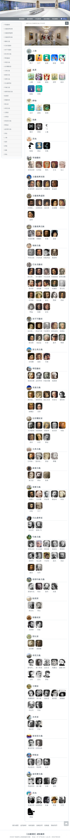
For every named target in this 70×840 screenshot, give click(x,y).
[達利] (54, 780)
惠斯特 (31, 561)
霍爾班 (38, 239)
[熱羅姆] (54, 375)
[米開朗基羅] (31, 202)
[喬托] (46, 164)
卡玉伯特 (39, 549)
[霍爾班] (38, 233)
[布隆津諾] (46, 252)
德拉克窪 (46, 400)
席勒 (46, 679)
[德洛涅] (46, 693)
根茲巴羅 (39, 331)
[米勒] (31, 505)
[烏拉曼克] (31, 761)
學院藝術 (7, 58)
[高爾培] (31, 494)
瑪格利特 (31, 786)
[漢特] (31, 437)
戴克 (46, 300)
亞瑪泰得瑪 (32, 461)
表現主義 (7, 108)
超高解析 (23, 825)
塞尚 (46, 592)
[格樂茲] (62, 325)
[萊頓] (46, 437)
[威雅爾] (38, 643)
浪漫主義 (7, 62)
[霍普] (54, 799)
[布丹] (38, 567)
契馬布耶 (31, 170)
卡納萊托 (46, 331)
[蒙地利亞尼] (31, 662)
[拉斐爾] (54, 202)
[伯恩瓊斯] (38, 425)
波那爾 (31, 649)
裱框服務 (31, 825)
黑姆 (54, 300)
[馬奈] (62, 555)
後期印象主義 (8, 91)
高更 (54, 592)
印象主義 (7, 87)
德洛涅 (46, 698)
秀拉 (39, 611)
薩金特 (54, 499)
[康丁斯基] (38, 662)
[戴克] (46, 294)
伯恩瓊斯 (39, 431)
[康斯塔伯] (38, 394)
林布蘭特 (39, 277)
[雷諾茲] (38, 337)
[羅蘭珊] (62, 693)
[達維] (38, 356)
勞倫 (31, 312)
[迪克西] (54, 425)
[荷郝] (62, 294)
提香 (31, 220)
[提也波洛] (54, 325)
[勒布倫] (38, 294)
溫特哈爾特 (39, 461)
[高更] (54, 586)
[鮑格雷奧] (31, 375)
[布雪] (46, 337)
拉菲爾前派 (7, 66)
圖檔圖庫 (22, 19)
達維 (39, 362)
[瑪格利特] (31, 780)
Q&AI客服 (47, 19)
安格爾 (31, 362)
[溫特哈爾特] (38, 456)
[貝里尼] (62, 202)
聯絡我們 (54, 825)
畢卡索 (38, 698)
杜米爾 (38, 499)
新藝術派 (7, 100)
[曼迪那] (54, 183)
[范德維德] (54, 271)
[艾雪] (62, 799)
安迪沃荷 (31, 805)
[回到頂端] (66, 825)
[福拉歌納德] (31, 325)
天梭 (46, 362)
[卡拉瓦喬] (46, 271)
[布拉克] (31, 704)
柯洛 (62, 499)
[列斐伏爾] (46, 375)
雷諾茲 (38, 343)
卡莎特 (46, 561)
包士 (62, 170)
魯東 (46, 480)
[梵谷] (38, 586)
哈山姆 (38, 561)
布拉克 (31, 710)
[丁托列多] (38, 252)
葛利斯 (54, 698)
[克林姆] (31, 624)
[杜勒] (46, 233)
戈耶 (39, 412)
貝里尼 (62, 208)
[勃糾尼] (31, 723)
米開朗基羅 (32, 208)
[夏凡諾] (31, 475)
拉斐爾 (54, 208)
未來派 (6, 116)
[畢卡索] (38, 693)
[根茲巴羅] (38, 325)
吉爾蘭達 (46, 189)
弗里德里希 (32, 400)
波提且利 (39, 189)
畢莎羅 (46, 549)
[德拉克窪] (46, 394)
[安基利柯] (31, 183)
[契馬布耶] (31, 164)
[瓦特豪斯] (31, 425)
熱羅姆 (54, 381)
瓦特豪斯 (31, 431)
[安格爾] (31, 356)
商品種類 (55, 19)
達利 (54, 786)
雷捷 (39, 710)
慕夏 (39, 630)
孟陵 (54, 239)
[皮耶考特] (38, 375)
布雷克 (54, 400)
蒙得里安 (31, 748)
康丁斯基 (39, 668)
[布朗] (62, 425)
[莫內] (54, 555)
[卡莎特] (46, 555)
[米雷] (38, 437)
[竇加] (31, 567)
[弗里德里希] (31, 394)
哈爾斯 (54, 289)
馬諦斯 (38, 767)
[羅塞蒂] (46, 425)
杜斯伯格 (39, 748)
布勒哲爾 (31, 239)
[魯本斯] (31, 283)
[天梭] (46, 356)
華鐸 (62, 343)
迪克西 (54, 431)
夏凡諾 (31, 480)
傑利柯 (62, 400)
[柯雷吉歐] (31, 252)
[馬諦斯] (38, 761)
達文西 (46, 208)
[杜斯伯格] (38, 742)
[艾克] (54, 164)
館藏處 (46, 825)
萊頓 (46, 442)
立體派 (6, 112)
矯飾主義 (7, 41)
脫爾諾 (31, 412)
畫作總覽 (15, 825)
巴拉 (39, 729)
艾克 (54, 170)
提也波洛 (54, 331)
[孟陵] (54, 233)
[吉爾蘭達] (46, 183)
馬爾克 (54, 668)
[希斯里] (62, 543)
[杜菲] (46, 761)
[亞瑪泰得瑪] (31, 456)
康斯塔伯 (39, 400)
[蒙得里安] (31, 742)
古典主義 (7, 70)
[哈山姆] (38, 555)
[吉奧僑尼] (38, 202)
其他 (5, 133)
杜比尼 (31, 530)
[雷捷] (38, 704)
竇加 (31, 573)
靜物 (5, 146)
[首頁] (16, 7)
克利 (31, 679)
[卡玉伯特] (38, 543)
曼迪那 (54, 189)
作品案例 (38, 19)
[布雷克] (54, 394)
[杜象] (46, 799)
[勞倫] (31, 306)
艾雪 (62, 805)
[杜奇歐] (38, 164)
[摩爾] (54, 456)
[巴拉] (38, 723)
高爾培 (31, 499)
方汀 (39, 511)
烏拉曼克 (31, 767)
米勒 (31, 511)
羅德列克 (31, 592)
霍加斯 (31, 343)
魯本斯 (31, 289)
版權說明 (39, 825)
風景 (5, 142)
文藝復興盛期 (8, 33)
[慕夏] (38, 624)
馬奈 (62, 561)
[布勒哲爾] (31, 233)
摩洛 (39, 480)
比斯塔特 (39, 805)
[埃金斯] (46, 494)
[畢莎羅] (46, 543)
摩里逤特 (31, 549)
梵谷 (39, 592)
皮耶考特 (39, 381)
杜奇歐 (38, 170)
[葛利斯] (54, 693)
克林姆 (31, 630)
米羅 (46, 786)
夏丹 (54, 343)
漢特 (31, 442)
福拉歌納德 (32, 331)
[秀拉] (38, 605)
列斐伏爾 (46, 381)
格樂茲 (62, 331)
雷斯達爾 (62, 277)
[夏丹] (54, 337)
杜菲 (46, 767)
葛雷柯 (54, 258)
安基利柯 (31, 189)
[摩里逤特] (31, 543)
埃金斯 (46, 499)
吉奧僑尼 (39, 208)
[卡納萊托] (46, 325)
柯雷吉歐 (31, 258)
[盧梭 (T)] (38, 524)
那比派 (6, 104)
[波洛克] (46, 662)
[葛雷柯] (54, 252)
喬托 (46, 170)
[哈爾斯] (54, 283)
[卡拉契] (46, 283)
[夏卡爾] (38, 780)
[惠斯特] (31, 555)
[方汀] (38, 505)
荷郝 (62, 300)
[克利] (31, 674)
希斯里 (62, 549)
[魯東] (46, 475)
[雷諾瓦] (54, 543)
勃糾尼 (31, 729)
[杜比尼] (31, 524)
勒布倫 (38, 300)
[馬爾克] (54, 662)
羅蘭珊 (62, 698)
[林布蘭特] (38, 271)
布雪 (46, 343)
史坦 (46, 312)
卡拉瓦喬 (46, 277)
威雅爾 (38, 649)
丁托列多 (39, 258)
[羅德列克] (31, 586)
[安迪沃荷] (31, 799)
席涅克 (31, 611)
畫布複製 (30, 19)
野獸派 (6, 125)
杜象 (46, 805)
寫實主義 (7, 79)
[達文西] (46, 202)
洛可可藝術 (7, 50)
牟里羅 (31, 300)
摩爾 (54, 461)
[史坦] (46, 306)
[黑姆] (54, 294)
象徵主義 (7, 75)
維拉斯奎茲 (32, 277)
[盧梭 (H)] (62, 662)
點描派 (6, 96)
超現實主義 (7, 129)
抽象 (5, 150)
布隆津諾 (46, 258)
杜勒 (46, 239)
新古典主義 (7, 54)
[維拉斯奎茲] (31, 271)
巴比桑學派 (7, 83)
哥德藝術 (7, 24)
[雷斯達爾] (62, 271)
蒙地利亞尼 (32, 668)
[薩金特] (54, 494)
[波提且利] (38, 183)
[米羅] (46, 780)
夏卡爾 (38, 786)
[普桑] (38, 306)
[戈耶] (38, 406)
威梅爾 (38, 289)
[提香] (31, 214)
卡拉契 (46, 289)
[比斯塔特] (38, 799)
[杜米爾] (38, 494)
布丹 (39, 573)
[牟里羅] (31, 294)
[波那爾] (31, 643)
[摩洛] (38, 475)
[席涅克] (31, 605)
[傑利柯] (62, 394)
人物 (5, 137)
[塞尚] (46, 586)
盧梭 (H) (62, 668)
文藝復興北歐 (8, 37)
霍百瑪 (62, 289)
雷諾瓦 (54, 549)
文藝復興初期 (8, 29)
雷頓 (46, 461)
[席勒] (46, 674)
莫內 (54, 561)
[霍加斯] (31, 337)
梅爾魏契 (31, 698)
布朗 (62, 431)
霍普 (54, 805)
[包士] (62, 164)
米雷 (39, 442)
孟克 (39, 679)
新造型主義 (7, 121)
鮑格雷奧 (31, 381)
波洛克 (46, 668)
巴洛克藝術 (7, 45)
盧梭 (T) (39, 530)
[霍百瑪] (62, 283)
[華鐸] (62, 337)
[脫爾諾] (31, 406)
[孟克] (38, 674)
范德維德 (54, 277)
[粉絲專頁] (64, 18)
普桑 (39, 312)
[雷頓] (46, 456)
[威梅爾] (38, 283)
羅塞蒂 (46, 431)
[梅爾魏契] (31, 693)
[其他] (31, 811)
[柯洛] (62, 494)
